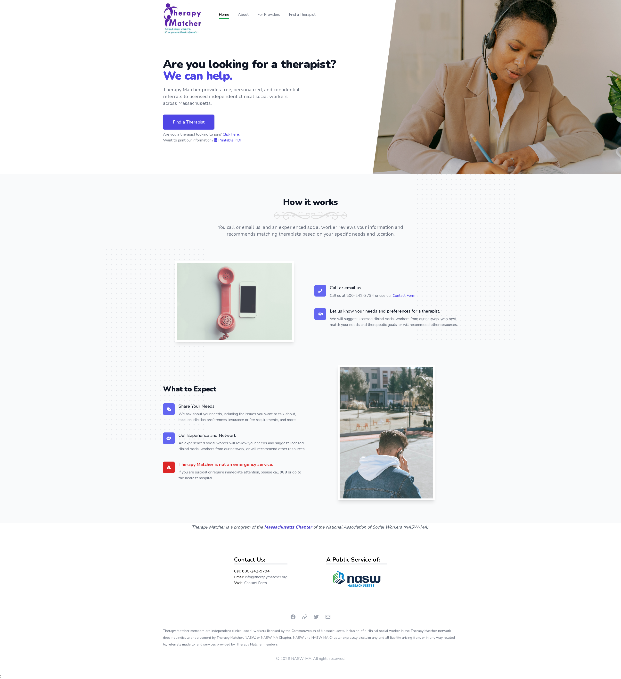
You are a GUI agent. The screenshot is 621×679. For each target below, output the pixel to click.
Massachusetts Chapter (288, 527)
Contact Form (404, 295)
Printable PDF (229, 140)
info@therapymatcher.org (266, 577)
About (243, 14)
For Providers (268, 14)
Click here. (231, 134)
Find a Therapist (302, 14)
